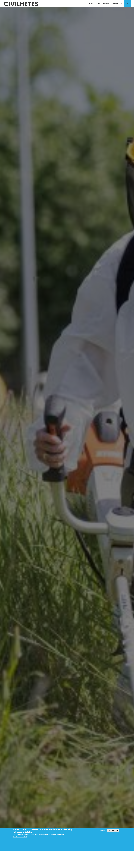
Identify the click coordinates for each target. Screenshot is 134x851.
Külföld (98, 3)
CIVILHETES (21, 3)
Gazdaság (106, 3)
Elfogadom (101, 831)
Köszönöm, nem (113, 830)
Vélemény (115, 3)
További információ (20, 837)
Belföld (91, 3)
